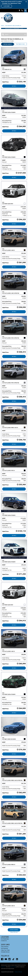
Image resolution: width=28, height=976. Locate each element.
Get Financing (4, 948)
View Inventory (4, 946)
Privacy (16, 971)
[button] (25, 10)
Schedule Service (5, 952)
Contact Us (4, 940)
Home (2, 25)
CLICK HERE (7, 6)
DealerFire (3, 966)
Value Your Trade (5, 950)
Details (14, 86)
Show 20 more (14, 929)
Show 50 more (14, 932)
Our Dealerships (5, 939)
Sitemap (20, 971)
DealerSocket (13, 966)
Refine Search (8, 44)
